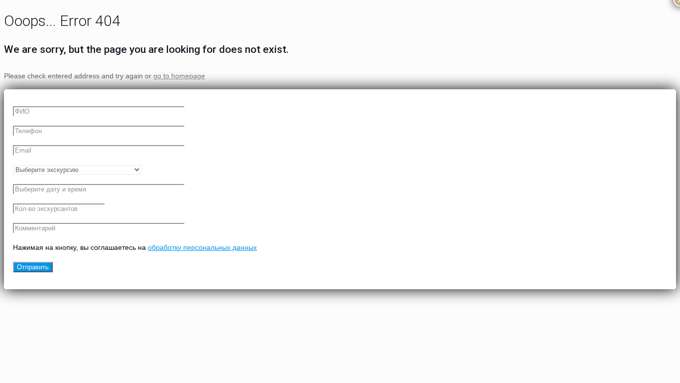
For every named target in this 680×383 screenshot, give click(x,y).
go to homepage (179, 76)
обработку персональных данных (202, 247)
